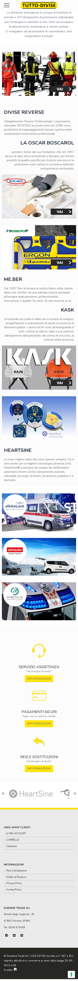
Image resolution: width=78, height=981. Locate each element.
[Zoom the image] (39, 645)
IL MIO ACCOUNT (16, 833)
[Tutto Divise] (39, 5)
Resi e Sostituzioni (16, 870)
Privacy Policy (14, 883)
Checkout (11, 846)
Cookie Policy (14, 889)
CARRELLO (12, 840)
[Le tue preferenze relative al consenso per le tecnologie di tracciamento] (71, 974)
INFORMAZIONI (39, 679)
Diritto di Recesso (16, 877)
